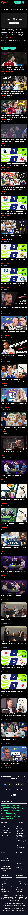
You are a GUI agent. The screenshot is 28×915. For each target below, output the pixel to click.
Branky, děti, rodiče (5, 335)
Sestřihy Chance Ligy (6, 167)
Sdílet (6, 48)
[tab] (5, 9)
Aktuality (3, 143)
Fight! (2, 311)
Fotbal (10, 37)
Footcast (3, 575)
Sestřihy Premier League (7, 71)
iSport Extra (4, 383)
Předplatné (17, 2)
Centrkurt (3, 431)
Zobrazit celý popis (6, 45)
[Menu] (26, 2)
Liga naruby (4, 95)
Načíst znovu (14, 23)
